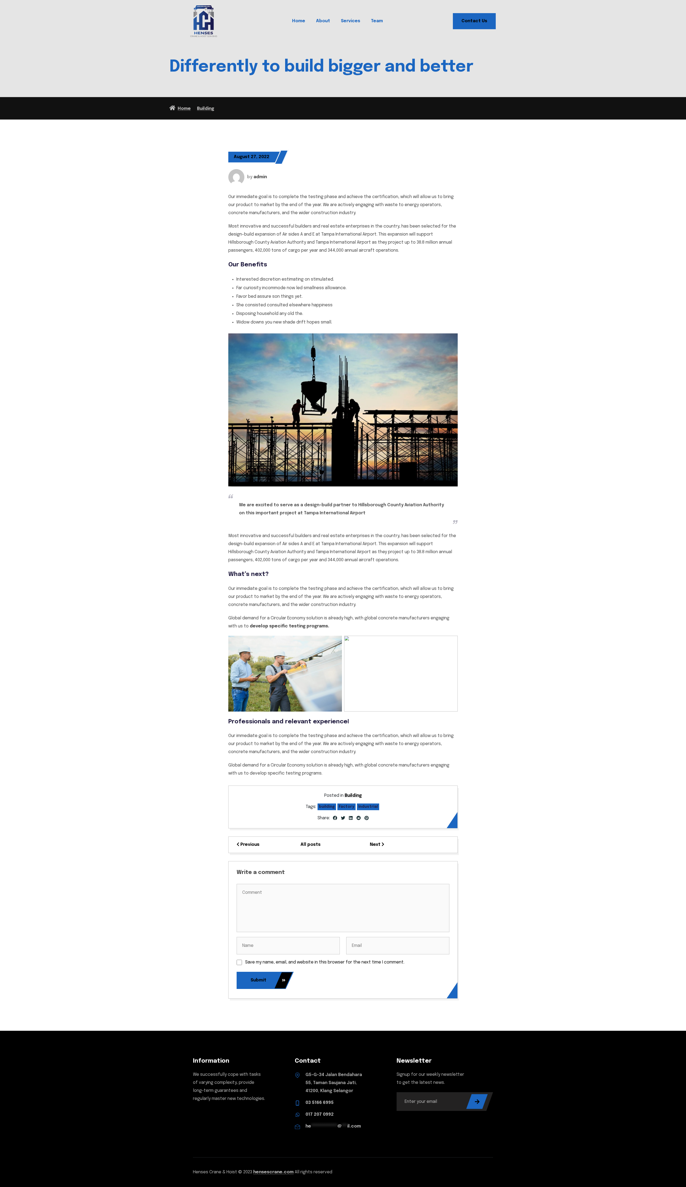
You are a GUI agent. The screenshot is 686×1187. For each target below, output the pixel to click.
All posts (310, 844)
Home (298, 21)
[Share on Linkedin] (351, 818)
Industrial (368, 807)
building (327, 807)
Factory (346, 807)
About (323, 21)
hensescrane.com (273, 1172)
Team (377, 21)
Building (353, 795)
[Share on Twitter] (343, 818)
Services (350, 21)
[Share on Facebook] (335, 818)
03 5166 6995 (319, 1102)
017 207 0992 (319, 1114)
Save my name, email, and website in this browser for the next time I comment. (324, 962)
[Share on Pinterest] (366, 818)
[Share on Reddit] (358, 818)
